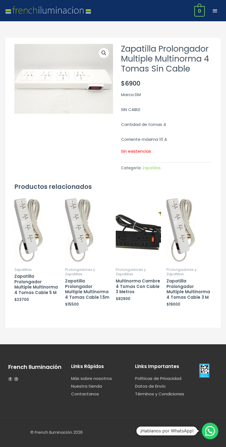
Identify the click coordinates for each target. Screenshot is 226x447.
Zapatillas (151, 168)
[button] (104, 53)
